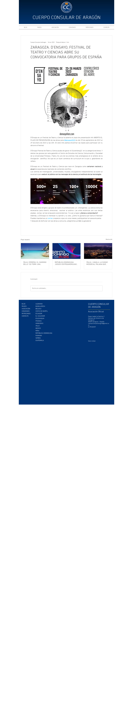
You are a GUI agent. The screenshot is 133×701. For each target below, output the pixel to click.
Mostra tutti (109, 239)
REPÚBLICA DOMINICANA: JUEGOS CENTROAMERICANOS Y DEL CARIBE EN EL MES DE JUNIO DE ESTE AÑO (66, 263)
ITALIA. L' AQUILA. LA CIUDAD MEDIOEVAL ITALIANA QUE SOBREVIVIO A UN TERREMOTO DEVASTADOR (97, 263)
